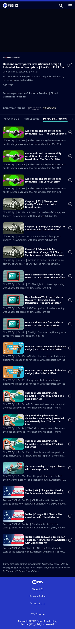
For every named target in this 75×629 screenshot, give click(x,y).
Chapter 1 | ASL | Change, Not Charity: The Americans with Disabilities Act (41, 204)
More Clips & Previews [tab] (55, 118)
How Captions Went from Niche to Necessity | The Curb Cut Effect (44, 324)
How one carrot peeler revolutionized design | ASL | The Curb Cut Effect (45, 348)
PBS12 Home (37, 614)
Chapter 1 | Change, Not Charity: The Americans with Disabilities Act (45, 228)
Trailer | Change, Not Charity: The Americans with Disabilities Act (43, 516)
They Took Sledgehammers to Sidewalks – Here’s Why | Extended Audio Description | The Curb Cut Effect (44, 420)
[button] (61, 5)
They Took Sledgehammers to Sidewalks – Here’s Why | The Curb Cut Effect (44, 444)
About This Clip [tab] (11, 118)
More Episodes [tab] (31, 118)
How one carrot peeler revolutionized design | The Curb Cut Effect (45, 372)
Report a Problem (38, 93)
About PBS (38, 589)
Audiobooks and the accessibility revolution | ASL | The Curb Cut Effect (45, 132)
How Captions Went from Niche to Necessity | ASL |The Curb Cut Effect (45, 276)
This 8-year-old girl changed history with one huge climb (45, 468)
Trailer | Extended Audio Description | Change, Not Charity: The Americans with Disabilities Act (46, 540)
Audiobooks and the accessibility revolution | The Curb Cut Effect (43, 180)
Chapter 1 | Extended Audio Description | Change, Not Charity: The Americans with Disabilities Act (44, 252)
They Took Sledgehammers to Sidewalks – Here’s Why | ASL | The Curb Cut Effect (44, 396)
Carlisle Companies (44, 567)
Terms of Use (37, 603)
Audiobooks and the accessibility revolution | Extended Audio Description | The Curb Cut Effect (43, 156)
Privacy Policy (37, 596)
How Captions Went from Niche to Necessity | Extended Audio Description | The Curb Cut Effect (44, 300)
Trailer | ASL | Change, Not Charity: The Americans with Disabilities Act (44, 492)
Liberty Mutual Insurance (16, 567)
